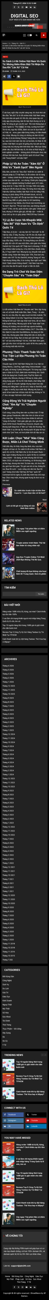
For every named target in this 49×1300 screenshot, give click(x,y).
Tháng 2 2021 (8, 887)
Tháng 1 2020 (8, 940)
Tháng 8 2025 (8, 702)
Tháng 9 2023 (8, 791)
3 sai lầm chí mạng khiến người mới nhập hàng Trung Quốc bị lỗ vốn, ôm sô (8, 1162)
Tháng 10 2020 (8, 903)
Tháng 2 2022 (8, 859)
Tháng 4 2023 (8, 811)
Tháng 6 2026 (8, 666)
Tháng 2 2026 (8, 678)
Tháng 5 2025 (8, 714)
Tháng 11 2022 (8, 831)
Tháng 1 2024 (8, 774)
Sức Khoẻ (6, 1017)
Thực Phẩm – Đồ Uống (11, 1029)
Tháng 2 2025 (8, 726)
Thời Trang (6, 1025)
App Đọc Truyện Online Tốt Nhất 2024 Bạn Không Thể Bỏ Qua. (8, 559)
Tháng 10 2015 (8, 956)
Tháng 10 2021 (8, 875)
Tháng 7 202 (7, 960)
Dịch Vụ (5, 984)
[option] (24, 1066)
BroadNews (36, 1293)
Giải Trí (5, 56)
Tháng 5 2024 (8, 758)
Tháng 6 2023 (8, 803)
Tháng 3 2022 (8, 855)
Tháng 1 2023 (8, 823)
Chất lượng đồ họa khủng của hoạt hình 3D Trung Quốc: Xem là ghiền (8, 573)
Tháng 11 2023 (8, 782)
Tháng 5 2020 (8, 923)
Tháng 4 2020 (8, 927)
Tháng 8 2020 (8, 911)
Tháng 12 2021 (8, 867)
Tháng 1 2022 (8, 863)
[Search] (36, 35)
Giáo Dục (6, 996)
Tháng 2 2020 (8, 935)
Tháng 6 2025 (8, 710)
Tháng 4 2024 (8, 762)
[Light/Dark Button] (29, 35)
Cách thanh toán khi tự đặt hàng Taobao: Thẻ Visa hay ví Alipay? (8, 1079)
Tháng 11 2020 (8, 899)
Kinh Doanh (7, 1001)
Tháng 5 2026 (8, 670)
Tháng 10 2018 (8, 948)
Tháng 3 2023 (8, 815)
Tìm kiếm (10, 587)
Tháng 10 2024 (8, 742)
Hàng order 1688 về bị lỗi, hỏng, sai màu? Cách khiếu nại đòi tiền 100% (8, 1093)
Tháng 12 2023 (8, 778)
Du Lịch (5, 988)
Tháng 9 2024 (8, 746)
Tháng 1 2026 (8, 682)
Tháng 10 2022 (8, 835)
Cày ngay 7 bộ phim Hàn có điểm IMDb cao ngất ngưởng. (8, 530)
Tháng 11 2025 (8, 690)
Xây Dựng (6, 1033)
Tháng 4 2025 (8, 718)
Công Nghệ (7, 980)
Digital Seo (24, 16)
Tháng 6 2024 (8, 754)
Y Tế (4, 1045)
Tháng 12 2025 (8, 686)
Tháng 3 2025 (8, 722)
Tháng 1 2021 (8, 891)
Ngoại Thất (7, 1005)
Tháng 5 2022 (8, 847)
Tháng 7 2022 (8, 839)
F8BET (21, 127)
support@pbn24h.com (21, 1266)
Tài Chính (6, 1021)
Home (7, 1276)
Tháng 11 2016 (8, 952)
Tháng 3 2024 (8, 766)
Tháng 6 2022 (8, 843)
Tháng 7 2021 (8, 879)
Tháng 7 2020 (8, 915)
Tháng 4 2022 (8, 851)
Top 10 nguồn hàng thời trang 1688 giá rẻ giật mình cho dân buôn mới (8, 1176)
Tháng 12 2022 (8, 827)
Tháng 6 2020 (8, 919)
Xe (3, 1037)
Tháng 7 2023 (8, 799)
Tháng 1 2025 (8, 730)
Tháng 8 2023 (8, 795)
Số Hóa (5, 1013)
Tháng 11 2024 (8, 738)
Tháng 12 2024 (8, 734)
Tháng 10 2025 (8, 694)
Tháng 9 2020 (8, 907)
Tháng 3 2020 (8, 931)
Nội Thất (6, 1009)
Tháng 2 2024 (8, 770)
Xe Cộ (4, 1041)
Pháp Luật (19, 1279)
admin (6, 71)
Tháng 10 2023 (8, 786)
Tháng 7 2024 (8, 750)
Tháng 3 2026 (8, 674)
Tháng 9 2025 (8, 698)
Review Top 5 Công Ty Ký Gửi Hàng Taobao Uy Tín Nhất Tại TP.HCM (8, 1065)
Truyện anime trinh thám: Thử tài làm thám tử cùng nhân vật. (8, 545)
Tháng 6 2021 (8, 883)
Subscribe (44, 35)
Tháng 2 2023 (8, 819)
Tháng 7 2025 (8, 706)
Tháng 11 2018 (8, 944)
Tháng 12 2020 (8, 895)
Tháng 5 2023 (8, 807)
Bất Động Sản (8, 976)
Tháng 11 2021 (8, 871)
